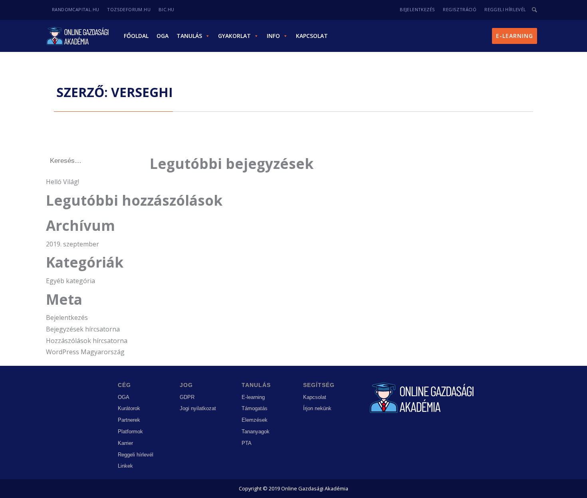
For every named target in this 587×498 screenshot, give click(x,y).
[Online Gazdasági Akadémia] (78, 36)
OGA (163, 36)
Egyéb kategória (70, 280)
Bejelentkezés (67, 317)
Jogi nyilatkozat (198, 408)
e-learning (514, 36)
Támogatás (255, 408)
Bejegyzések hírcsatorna (83, 329)
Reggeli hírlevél (135, 455)
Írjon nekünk (317, 408)
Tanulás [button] (189, 36)
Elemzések (255, 420)
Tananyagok (256, 432)
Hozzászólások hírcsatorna (86, 340)
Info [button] (273, 36)
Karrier (125, 443)
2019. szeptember (72, 244)
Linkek (125, 466)
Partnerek (129, 420)
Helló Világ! (62, 181)
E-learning (253, 397)
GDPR (187, 397)
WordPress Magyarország (85, 351)
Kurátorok (129, 408)
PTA (247, 443)
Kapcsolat (312, 36)
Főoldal (136, 36)
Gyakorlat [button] (234, 36)
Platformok (130, 432)
